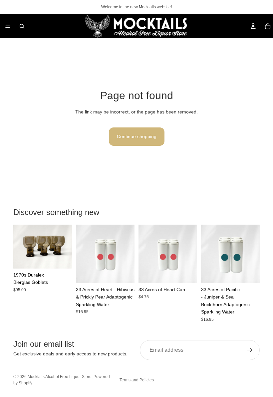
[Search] (22, 26)
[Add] (62, 258)
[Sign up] (250, 350)
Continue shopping (136, 136)
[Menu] (7, 26)
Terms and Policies (137, 380)
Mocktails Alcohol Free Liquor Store (60, 376)
